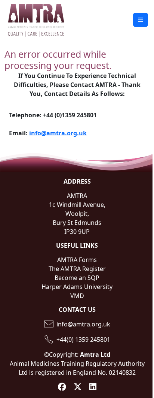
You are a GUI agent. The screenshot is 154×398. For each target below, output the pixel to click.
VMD (77, 296)
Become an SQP (77, 278)
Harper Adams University (77, 287)
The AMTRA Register (77, 269)
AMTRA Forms (77, 260)
